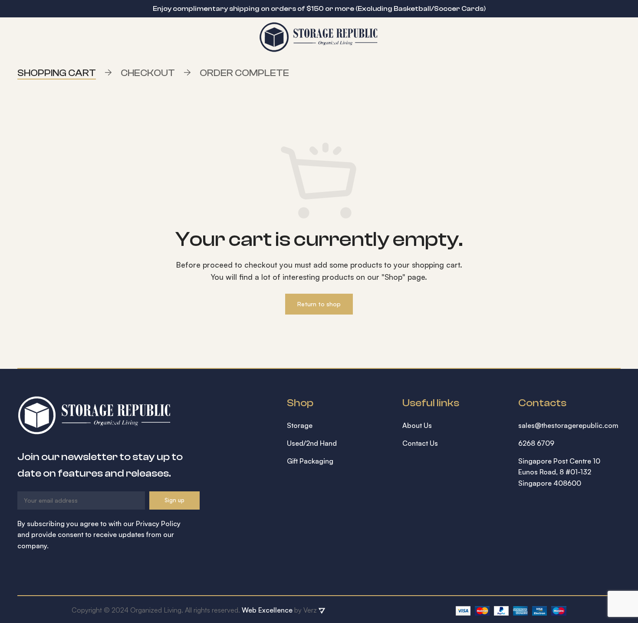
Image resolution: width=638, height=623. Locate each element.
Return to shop (319, 304)
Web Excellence (267, 610)
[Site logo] (319, 36)
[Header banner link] (306, 8)
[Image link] (94, 414)
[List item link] (338, 425)
